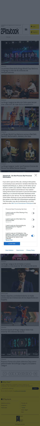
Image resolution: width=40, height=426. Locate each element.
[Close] (36, 176)
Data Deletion (9, 250)
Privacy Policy (31, 250)
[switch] (32, 213)
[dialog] (20, 213)
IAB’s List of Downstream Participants (22, 203)
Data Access (20, 250)
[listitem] (20, 209)
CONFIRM (11, 243)
